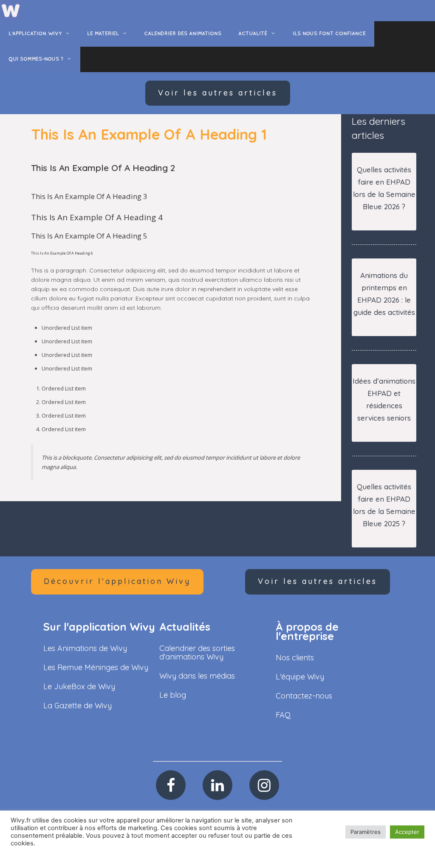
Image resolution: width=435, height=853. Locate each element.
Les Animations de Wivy (85, 648)
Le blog (172, 695)
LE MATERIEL (103, 33)
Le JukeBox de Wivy (79, 686)
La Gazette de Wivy (77, 705)
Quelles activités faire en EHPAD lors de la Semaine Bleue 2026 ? (384, 188)
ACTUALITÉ (252, 33)
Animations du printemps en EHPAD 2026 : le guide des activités (384, 294)
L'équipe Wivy (300, 677)
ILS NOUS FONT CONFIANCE (329, 33)
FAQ (283, 715)
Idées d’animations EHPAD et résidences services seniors (384, 399)
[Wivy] (10, 10)
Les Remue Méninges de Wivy (95, 667)
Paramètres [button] (365, 831)
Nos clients (295, 657)
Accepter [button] (407, 831)
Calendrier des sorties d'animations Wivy (197, 652)
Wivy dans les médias (197, 676)
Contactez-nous (304, 696)
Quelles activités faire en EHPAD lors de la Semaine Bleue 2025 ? (384, 505)
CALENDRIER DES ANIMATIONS (182, 33)
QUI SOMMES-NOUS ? (35, 59)
